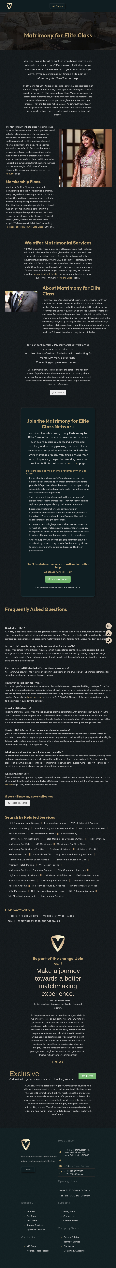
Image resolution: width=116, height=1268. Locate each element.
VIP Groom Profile (49, 864)
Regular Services (35, 1225)
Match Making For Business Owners (64, 838)
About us (10, 173)
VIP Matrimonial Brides (43, 833)
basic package (34, 697)
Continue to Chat (60, 579)
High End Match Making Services (74, 854)
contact (9, 784)
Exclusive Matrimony (87, 875)
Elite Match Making (19, 828)
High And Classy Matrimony (23, 875)
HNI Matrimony (97, 838)
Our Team (31, 1216)
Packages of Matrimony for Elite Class (24, 226)
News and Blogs (64, 277)
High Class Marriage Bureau (23, 823)
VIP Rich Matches (18, 854)
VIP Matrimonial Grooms (84, 823)
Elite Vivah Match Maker (22, 880)
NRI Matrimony (69, 833)
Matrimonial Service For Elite (70, 859)
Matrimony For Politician (54, 880)
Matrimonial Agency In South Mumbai (28, 859)
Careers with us (70, 1220)
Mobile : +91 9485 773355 (58, 915)
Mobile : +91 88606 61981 (23, 915)
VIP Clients (32, 1220)
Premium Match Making (21, 864)
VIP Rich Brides (16, 833)
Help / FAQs (69, 1211)
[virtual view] (109, 633)
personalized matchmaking (46, 274)
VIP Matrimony (44, 844)
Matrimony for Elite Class (71, 844)
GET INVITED (87, 1076)
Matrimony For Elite (19, 844)
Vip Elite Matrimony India (22, 896)
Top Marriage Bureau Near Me (48, 885)
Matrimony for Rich (87, 849)
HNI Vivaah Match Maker (57, 875)
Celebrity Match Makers (86, 880)
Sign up (58, 6)
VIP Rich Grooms (17, 885)
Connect (28, 1169)
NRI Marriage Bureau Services (47, 890)
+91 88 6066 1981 (19, 803)
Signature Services (36, 1229)
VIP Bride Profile (42, 854)
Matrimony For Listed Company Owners (30, 870)
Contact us (59, 393)
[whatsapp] (109, 626)
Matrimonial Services (53, 896)
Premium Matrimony (55, 823)
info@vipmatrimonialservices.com (39, 920)
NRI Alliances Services (81, 890)
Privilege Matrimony (61, 849)
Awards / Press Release (38, 1250)
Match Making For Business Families (54, 828)
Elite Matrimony (17, 890)
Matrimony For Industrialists (23, 838)
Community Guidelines (74, 1250)
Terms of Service (72, 1241)
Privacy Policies (71, 1237)
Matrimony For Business (92, 828)
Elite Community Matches (72, 870)
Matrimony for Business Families (26, 849)
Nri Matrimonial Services (83, 885)
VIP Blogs (31, 1246)
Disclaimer (69, 1246)
